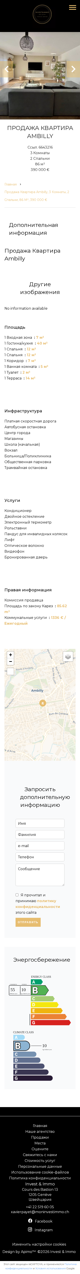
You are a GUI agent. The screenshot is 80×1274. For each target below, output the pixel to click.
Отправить (28, 922)
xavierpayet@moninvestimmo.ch (40, 1212)
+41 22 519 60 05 (40, 1207)
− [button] (10, 661)
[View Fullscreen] (10, 671)
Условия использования (50, 1268)
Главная (10, 184)
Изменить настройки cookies (39, 1244)
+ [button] (10, 655)
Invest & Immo (40, 1184)
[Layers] (68, 656)
